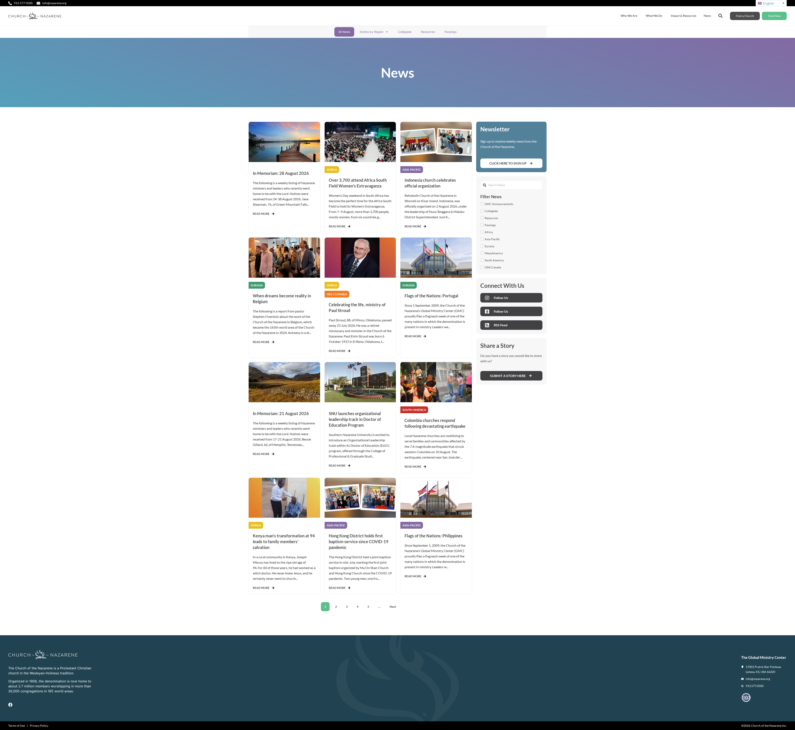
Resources (428, 32)
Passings (450, 32)
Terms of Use (16, 725)
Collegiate (404, 32)
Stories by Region (371, 32)
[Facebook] (10, 705)
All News (344, 32)
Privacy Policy (39, 725)
